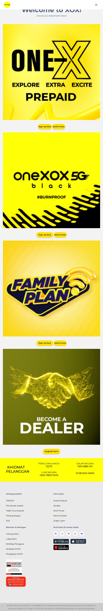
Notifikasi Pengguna (15, 544)
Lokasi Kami (11, 539)
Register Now (51, 451)
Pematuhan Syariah (14, 506)
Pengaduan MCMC (14, 554)
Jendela (56, 506)
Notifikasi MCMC (13, 549)
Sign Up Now (45, 126)
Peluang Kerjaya (13, 516)
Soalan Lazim (59, 521)
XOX (8, 521)
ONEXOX (10, 501)
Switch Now (59, 126)
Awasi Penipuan (60, 501)
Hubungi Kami (12, 534)
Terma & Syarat (60, 516)
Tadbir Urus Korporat (15, 511)
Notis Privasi (58, 511)
